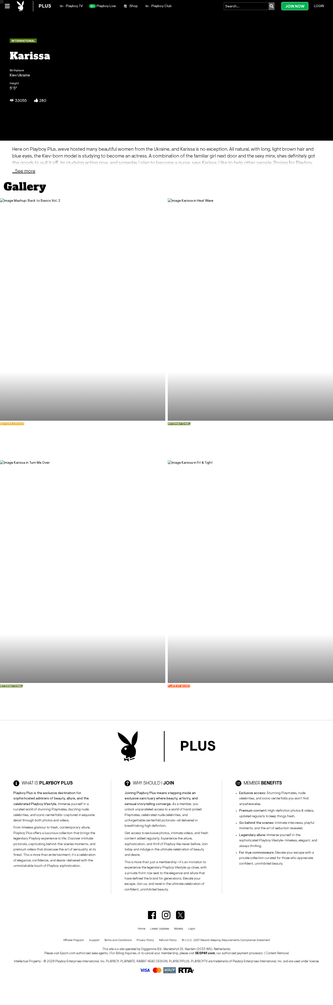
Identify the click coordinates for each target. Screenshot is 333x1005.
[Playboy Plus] (34, 6)
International (23, 40)
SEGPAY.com (205, 953)
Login (319, 6)
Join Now (294, 6)
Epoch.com (68, 953)
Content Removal (277, 953)
